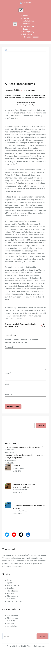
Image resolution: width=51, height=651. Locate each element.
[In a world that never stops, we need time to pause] (8, 514)
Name (8, 373)
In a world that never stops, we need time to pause (29, 505)
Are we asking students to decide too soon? (25, 447)
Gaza (22, 324)
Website (8, 395)
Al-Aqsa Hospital (12, 324)
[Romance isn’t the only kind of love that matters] (8, 492)
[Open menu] (15, 24)
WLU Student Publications (33, 646)
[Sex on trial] (8, 473)
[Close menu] (21, 10)
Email (8, 384)
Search (41, 425)
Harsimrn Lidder (29, 90)
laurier (27, 324)
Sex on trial (17, 466)
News (16, 327)
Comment (9, 347)
